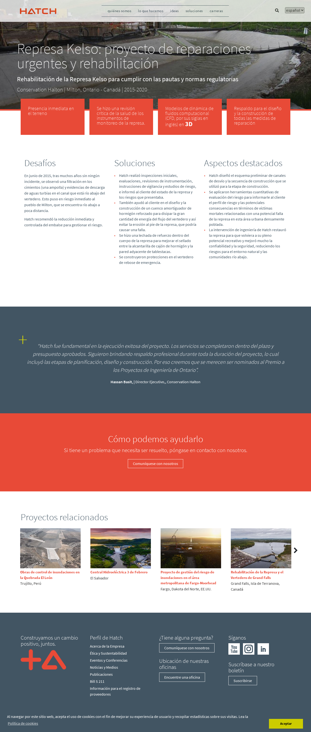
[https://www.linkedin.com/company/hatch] (263, 648)
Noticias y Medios (104, 667)
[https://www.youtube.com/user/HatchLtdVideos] (234, 648)
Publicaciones (101, 674)
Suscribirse (242, 680)
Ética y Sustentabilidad (108, 653)
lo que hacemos (150, 10)
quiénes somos (119, 10)
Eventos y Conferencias (109, 660)
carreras (216, 10)
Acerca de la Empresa (107, 646)
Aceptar (286, 723)
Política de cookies (23, 723)
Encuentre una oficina (182, 677)
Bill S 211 (97, 681)
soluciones (194, 10)
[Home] (43, 659)
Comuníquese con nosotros (155, 463)
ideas (174, 10)
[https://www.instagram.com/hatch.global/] (248, 648)
